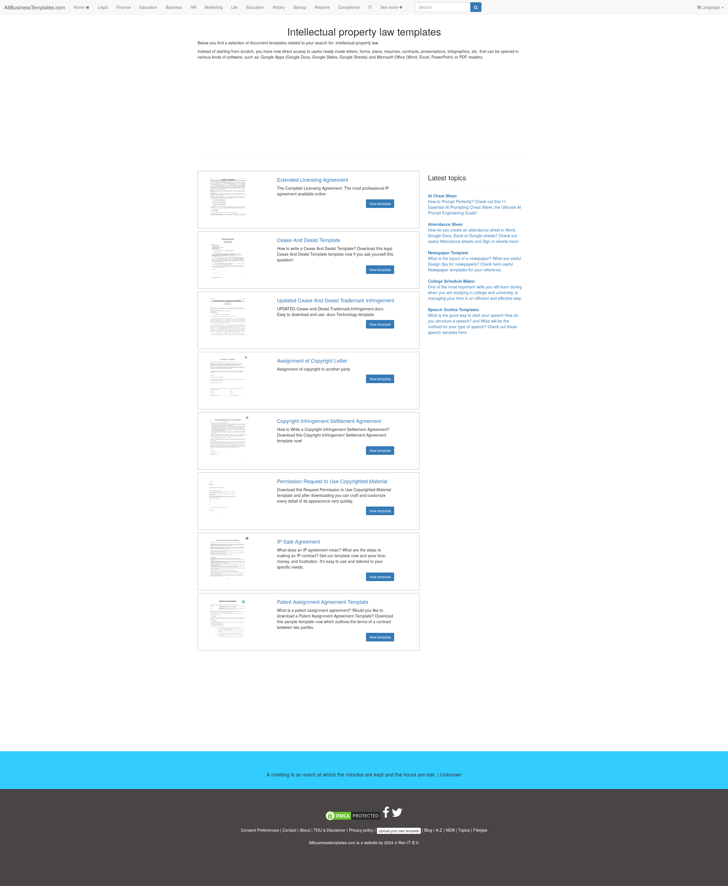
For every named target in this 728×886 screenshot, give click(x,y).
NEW (450, 830)
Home (80, 7)
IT (370, 7)
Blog (428, 830)
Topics (464, 830)
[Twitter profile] (397, 815)
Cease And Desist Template (308, 239)
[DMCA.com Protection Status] (352, 815)
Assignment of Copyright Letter (312, 360)
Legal (103, 7)
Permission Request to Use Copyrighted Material (332, 481)
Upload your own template (399, 830)
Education (148, 7)
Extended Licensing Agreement (312, 179)
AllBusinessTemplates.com (34, 7)
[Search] (475, 7)
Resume (322, 7)
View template (380, 203)
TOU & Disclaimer (330, 830)
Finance (123, 7)
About (305, 830)
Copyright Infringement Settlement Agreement (329, 420)
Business (174, 7)
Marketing (214, 7)
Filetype (480, 830)
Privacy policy (361, 830)
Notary (279, 7)
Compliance (349, 7)
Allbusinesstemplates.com (332, 842)
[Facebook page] (385, 815)
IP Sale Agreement (298, 541)
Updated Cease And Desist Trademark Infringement (335, 300)
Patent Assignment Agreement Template (322, 601)
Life (234, 7)
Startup (299, 7)
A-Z (439, 830)
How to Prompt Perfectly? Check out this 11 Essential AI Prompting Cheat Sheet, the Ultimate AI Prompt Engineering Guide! (474, 204)
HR (193, 7)
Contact (289, 830)
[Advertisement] (364, 114)
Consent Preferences (260, 830)
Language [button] (710, 7)
